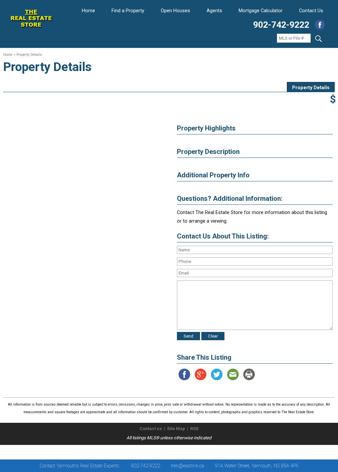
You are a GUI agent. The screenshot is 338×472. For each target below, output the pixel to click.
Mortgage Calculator (261, 11)
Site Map (176, 428)
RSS (194, 428)
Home (88, 11)
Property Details (310, 88)
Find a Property (128, 11)
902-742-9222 (281, 24)
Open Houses (175, 11)
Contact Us (311, 11)
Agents (214, 11)
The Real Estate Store (166, 450)
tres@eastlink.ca (187, 466)
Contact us (151, 428)
